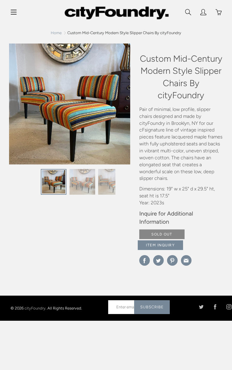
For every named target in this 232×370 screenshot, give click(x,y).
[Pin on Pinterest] (172, 260)
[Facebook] (215, 307)
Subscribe (152, 307)
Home (56, 33)
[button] (122, 106)
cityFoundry (35, 308)
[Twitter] (201, 307)
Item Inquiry (160, 245)
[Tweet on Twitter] (158, 260)
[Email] (186, 260)
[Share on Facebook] (144, 260)
